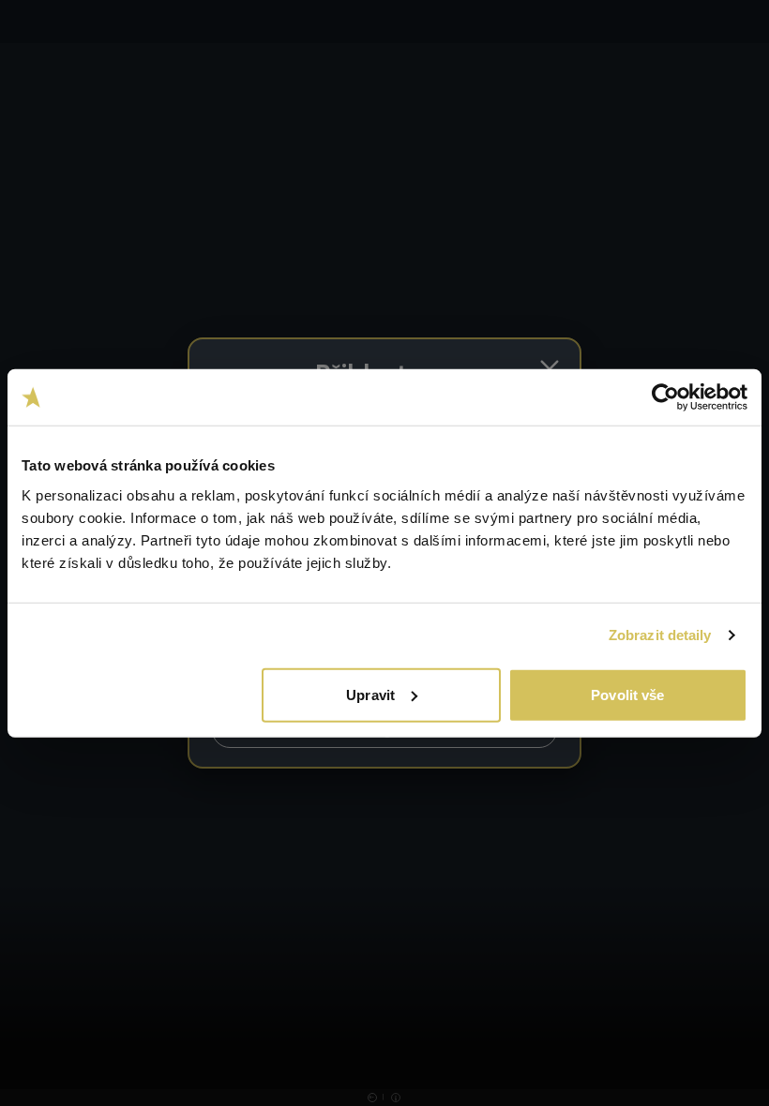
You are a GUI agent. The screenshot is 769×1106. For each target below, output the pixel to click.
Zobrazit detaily (660, 635)
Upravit (370, 694)
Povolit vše (627, 694)
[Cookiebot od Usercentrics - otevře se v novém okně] (665, 397)
